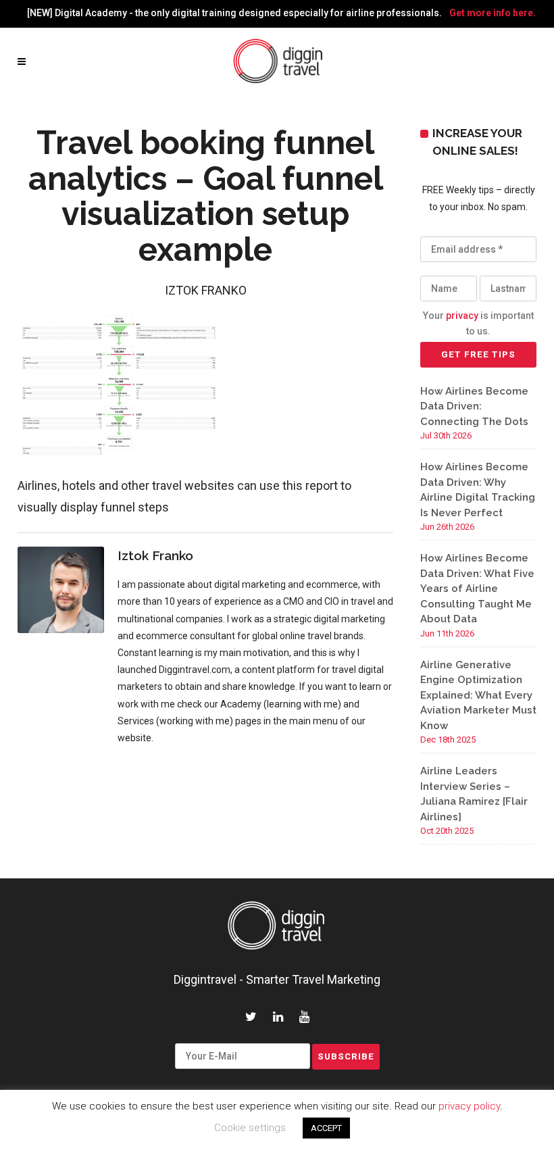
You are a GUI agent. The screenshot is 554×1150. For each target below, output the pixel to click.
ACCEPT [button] (326, 1128)
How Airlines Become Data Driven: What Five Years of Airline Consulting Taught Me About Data (477, 588)
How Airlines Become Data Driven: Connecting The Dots (474, 406)
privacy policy (469, 1106)
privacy (462, 315)
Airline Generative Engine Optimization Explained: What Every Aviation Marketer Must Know (478, 695)
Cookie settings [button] (250, 1128)
